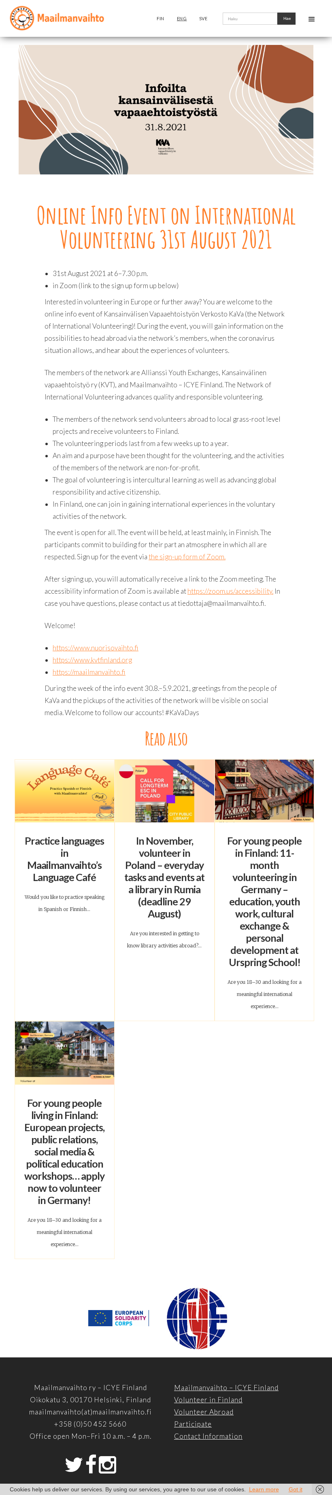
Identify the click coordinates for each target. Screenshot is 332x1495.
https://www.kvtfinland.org (92, 660)
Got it (295, 1489)
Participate (193, 1424)
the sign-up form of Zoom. (187, 556)
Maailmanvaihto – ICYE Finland (226, 1387)
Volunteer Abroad (204, 1412)
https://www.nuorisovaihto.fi (95, 647)
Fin (160, 18)
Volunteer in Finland (208, 1399)
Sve (203, 18)
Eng (182, 18)
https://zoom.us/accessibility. (230, 591)
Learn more (264, 1489)
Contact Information (208, 1436)
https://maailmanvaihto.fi (89, 672)
